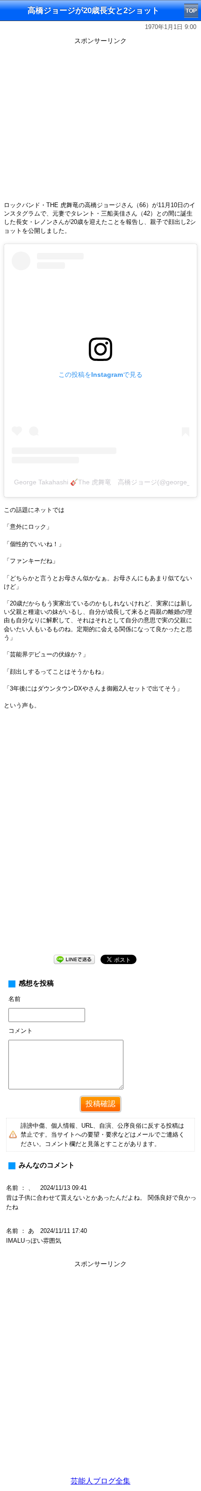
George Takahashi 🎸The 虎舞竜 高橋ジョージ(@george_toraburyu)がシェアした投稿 (101, 482)
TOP (191, 10)
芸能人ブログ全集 (100, 1481)
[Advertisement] (100, 839)
